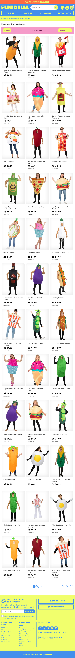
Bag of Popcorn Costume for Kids (61, 571)
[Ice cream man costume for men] (37, 506)
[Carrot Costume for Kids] (13, 552)
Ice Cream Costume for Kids (36, 390)
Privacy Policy (24, 634)
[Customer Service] (67, 8)
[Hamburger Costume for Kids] (37, 415)
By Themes (9, 13)
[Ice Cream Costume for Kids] (37, 370)
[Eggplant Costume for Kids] (13, 415)
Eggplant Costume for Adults (35, 299)
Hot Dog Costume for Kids (61, 343)
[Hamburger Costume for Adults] (61, 188)
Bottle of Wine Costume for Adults (12, 299)
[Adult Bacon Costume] (61, 143)
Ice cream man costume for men (36, 526)
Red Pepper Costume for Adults (36, 162)
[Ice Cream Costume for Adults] (37, 97)
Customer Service (57, 601)
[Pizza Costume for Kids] (37, 188)
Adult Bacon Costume (59, 161)
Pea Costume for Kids (59, 434)
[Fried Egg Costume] (37, 461)
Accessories (45, 13)
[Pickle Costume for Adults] (61, 370)
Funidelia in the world (26, 628)
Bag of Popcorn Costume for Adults (12, 344)
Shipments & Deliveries (5, 637)
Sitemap (22, 638)
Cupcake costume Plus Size (13, 389)
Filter (8, 30)
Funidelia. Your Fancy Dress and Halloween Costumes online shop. (15, 7)
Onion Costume (8, 252)
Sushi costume (8, 161)
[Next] (41, 586)
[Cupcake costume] (37, 234)
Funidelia (4, 18)
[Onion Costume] (13, 234)
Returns (4, 640)
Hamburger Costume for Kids (36, 435)
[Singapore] (40, 628)
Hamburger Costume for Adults (60, 208)
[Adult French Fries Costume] (61, 52)
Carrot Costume (9, 479)
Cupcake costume (34, 252)
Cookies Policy (24, 636)
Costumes (28, 13)
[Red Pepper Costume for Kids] (37, 552)
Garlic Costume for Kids (60, 252)
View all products (68, 586)
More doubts (5, 642)
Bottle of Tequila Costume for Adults (61, 117)
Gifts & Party (64, 13)
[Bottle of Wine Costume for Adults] (13, 279)
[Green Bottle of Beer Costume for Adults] (13, 188)
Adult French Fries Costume (61, 71)
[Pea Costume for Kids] (61, 415)
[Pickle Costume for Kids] (13, 506)
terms (6, 618)
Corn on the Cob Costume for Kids (61, 480)
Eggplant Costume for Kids (12, 434)
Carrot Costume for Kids (11, 570)
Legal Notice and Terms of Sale (25, 631)
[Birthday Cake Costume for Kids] (13, 97)
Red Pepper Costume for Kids (36, 571)
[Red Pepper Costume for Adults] (37, 143)
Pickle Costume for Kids (11, 525)
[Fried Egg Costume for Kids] (61, 506)
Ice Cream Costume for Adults (36, 117)
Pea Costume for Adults (36, 343)
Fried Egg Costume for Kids (61, 525)
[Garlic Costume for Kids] (61, 234)
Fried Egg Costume (34, 479)
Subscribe (29, 611)
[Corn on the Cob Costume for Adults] (37, 52)
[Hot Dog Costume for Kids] (61, 325)
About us (22, 646)
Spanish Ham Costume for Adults (12, 71)
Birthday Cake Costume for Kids (12, 117)
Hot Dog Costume (58, 298)
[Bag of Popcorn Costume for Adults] (13, 325)
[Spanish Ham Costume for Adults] (13, 52)
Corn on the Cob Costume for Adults (37, 71)
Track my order (57, 607)
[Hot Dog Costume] (61, 279)
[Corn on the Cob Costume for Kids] (61, 461)
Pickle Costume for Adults (61, 389)
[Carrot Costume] (13, 461)
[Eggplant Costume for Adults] (37, 279)
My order (4, 630)
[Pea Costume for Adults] (37, 325)
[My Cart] (72, 8)
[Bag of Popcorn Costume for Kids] (61, 552)
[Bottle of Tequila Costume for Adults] (61, 97)
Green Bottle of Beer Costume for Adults (10, 208)
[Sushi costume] (13, 143)
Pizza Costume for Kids (36, 207)
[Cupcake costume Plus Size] (13, 370)
